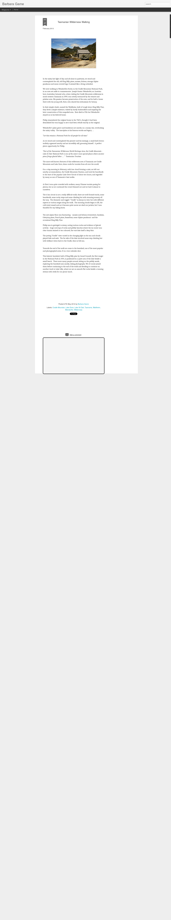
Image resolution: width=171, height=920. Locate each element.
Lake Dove (70, 307)
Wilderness (78, 310)
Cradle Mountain (59, 307)
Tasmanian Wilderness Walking (74, 22)
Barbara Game (83, 304)
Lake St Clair (79, 307)
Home (16, 9)
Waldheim (96, 307)
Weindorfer (69, 310)
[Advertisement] (117, 54)
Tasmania (88, 307)
